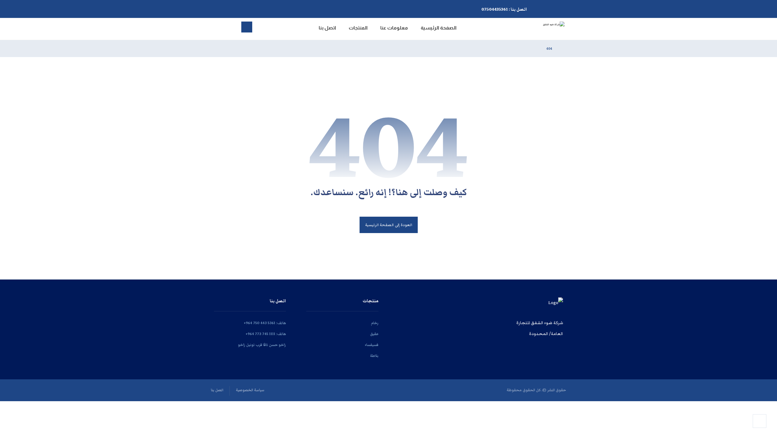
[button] (273, 8)
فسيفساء (371, 345)
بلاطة (374, 356)
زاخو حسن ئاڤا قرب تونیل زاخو (262, 345)
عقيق (374, 334)
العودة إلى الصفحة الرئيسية (388, 225)
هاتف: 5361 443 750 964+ (265, 323)
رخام (374, 323)
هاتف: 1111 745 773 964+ (266, 334)
